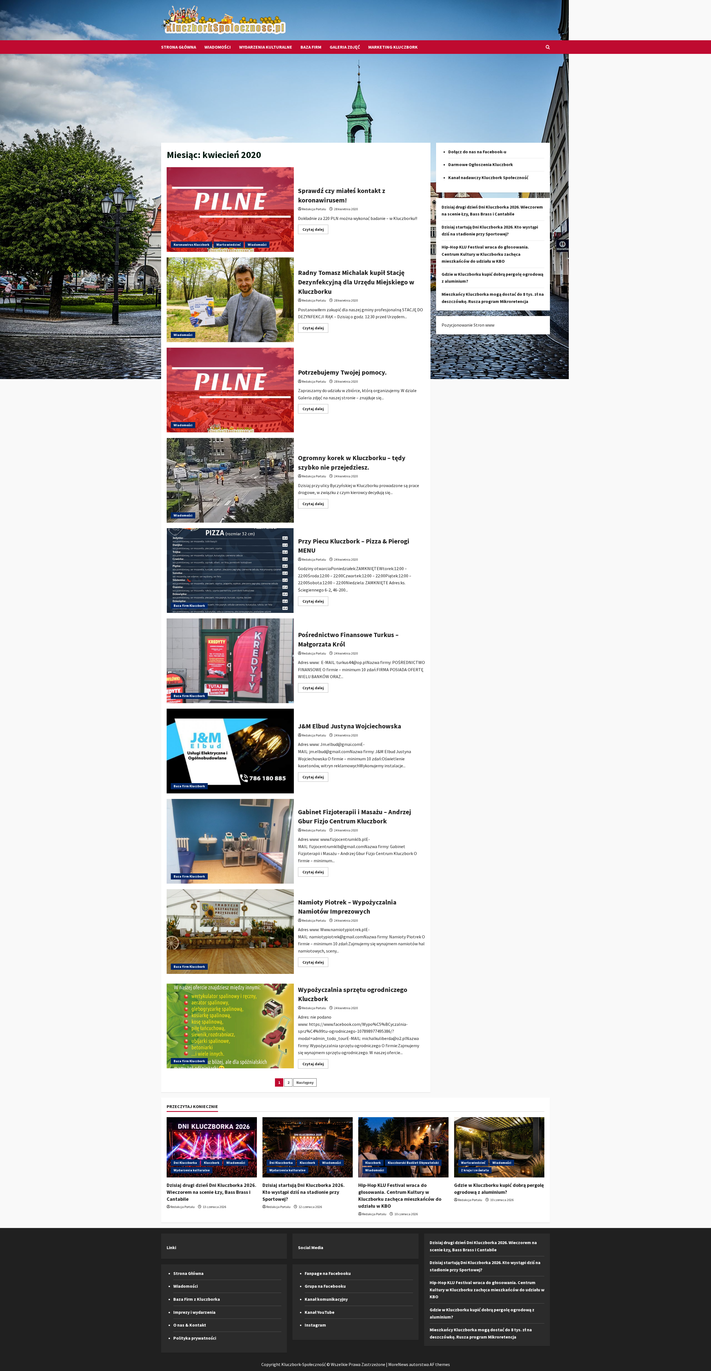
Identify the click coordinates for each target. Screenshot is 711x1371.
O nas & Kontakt (189, 1325)
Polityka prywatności (194, 1338)
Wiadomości (217, 47)
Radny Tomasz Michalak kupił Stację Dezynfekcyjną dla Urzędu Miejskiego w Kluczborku (230, 299)
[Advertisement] (355, 95)
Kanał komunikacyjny (326, 1299)
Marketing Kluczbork (393, 47)
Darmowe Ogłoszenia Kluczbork (480, 164)
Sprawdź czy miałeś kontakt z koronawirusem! (230, 209)
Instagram (315, 1325)
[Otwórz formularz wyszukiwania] (548, 47)
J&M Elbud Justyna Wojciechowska (230, 751)
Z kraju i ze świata (475, 1170)
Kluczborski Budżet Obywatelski (413, 1163)
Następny (305, 1082)
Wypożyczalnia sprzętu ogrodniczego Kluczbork (230, 1026)
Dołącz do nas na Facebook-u (477, 151)
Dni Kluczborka (185, 1163)
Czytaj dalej (315, 230)
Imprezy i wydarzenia (194, 1312)
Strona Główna (178, 47)
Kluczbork (211, 1163)
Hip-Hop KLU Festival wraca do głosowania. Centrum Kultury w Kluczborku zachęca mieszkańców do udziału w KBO (485, 254)
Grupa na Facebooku (325, 1286)
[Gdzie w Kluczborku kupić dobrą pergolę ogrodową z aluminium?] (499, 1147)
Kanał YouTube (319, 1312)
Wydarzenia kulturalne (265, 47)
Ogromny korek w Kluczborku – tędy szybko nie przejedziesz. (230, 480)
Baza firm (311, 47)
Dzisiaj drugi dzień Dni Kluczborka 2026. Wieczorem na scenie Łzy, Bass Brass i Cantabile (211, 1192)
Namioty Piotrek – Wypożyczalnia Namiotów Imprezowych (230, 931)
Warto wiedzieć (228, 244)
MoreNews (398, 1364)
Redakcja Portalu (314, 209)
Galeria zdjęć (345, 47)
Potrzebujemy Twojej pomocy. (230, 390)
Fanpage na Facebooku (328, 1273)
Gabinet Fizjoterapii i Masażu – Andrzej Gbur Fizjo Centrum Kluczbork (230, 841)
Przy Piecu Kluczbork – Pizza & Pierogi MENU (230, 570)
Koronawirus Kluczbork (191, 244)
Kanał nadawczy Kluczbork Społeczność (488, 177)
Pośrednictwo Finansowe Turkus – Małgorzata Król (230, 660)
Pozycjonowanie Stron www (468, 325)
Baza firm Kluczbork (189, 605)
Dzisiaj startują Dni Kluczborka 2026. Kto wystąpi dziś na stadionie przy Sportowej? (303, 1192)
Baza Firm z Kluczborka (196, 1299)
